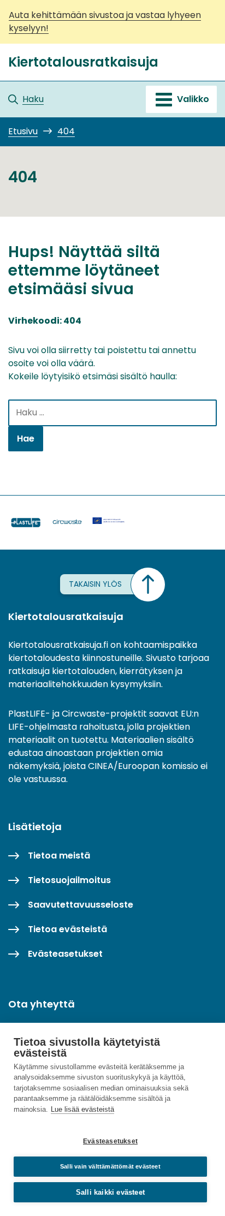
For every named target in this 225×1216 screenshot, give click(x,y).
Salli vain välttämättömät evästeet (110, 1166)
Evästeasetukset (110, 1141)
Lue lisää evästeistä (82, 1109)
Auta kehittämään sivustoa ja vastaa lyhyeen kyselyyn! (105, 21)
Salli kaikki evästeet (110, 1192)
